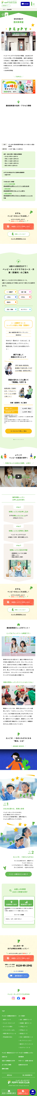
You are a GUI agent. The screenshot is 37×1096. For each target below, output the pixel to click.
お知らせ (4, 1057)
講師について (7, 1019)
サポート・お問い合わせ (25, 1061)
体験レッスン (23, 1093)
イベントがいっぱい (9, 1030)
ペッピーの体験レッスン (25, 1053)
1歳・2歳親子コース (26, 1019)
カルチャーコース (25, 1047)
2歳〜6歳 (23, 292)
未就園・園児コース (25, 1023)
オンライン (24, 309)
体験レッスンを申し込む (20, 226)
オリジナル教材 (7, 1026)
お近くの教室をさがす (8, 1061)
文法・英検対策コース (26, 1037)
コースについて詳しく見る (18, 431)
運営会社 (9, 1075)
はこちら (21, 976)
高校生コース (24, 1033)
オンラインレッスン (26, 1040)
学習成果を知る (7, 1037)
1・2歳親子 (10, 292)
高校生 (9, 302)
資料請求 (26, 4)
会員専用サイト (5, 5)
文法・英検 (10, 309)
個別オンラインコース (26, 1044)
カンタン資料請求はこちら (18, 239)
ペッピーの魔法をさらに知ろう (18, 874)
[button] (15, 439)
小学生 (9, 297)
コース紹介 (21, 1016)
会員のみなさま (23, 1065)
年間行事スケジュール (9, 1033)
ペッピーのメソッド (9, 1023)
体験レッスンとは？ (20, 234)
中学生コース (24, 1030)
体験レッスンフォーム (19, 515)
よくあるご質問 (6, 1065)
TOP (4, 9)
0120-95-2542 (24, 965)
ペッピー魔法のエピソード (10, 1053)
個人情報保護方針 (27, 1075)
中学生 (23, 297)
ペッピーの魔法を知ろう (9, 1016)
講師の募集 (5, 1069)
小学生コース (24, 1026)
